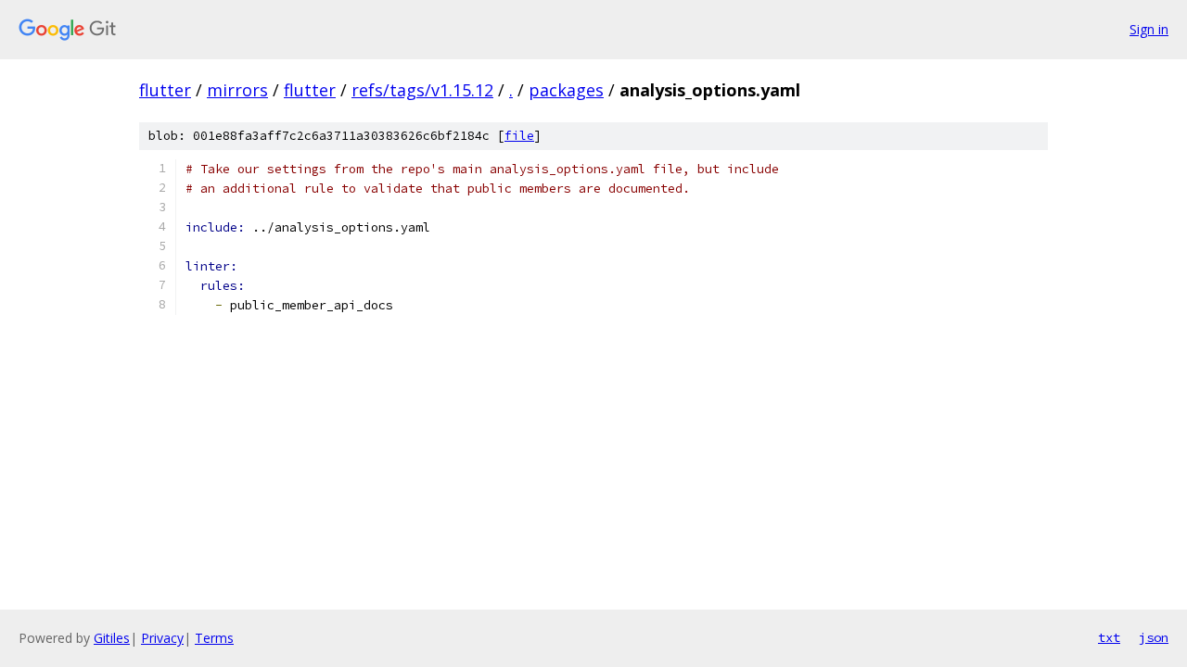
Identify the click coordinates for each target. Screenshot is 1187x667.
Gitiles (112, 638)
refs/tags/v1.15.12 (422, 90)
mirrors (237, 90)
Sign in (1149, 29)
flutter (165, 90)
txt (1109, 637)
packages (566, 90)
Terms (214, 638)
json (1153, 637)
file (519, 136)
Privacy (162, 638)
